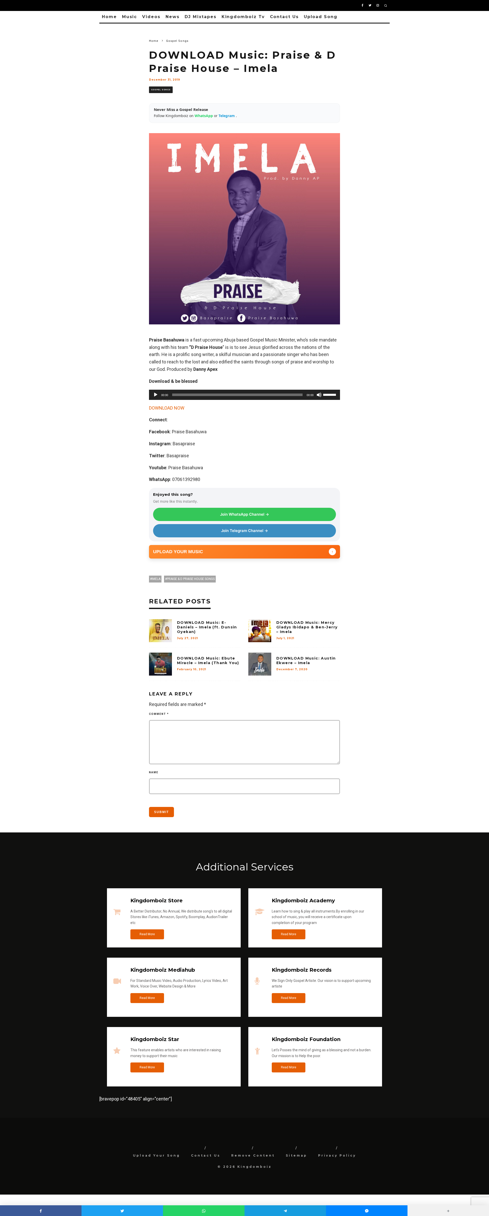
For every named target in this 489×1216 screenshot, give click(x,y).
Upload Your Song (156, 1155)
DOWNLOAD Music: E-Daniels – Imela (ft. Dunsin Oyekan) (207, 627)
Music (129, 16)
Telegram (227, 115)
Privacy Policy (337, 1155)
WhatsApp (204, 115)
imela (156, 579)
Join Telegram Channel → (244, 530)
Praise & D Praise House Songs (191, 579)
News (173, 16)
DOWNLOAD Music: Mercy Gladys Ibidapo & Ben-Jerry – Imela (306, 627)
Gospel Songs (161, 89)
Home (109, 16)
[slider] (330, 394)
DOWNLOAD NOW (166, 408)
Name (153, 772)
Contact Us (284, 16)
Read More (147, 934)
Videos (151, 16)
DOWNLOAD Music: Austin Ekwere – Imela (306, 660)
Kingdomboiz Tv (243, 16)
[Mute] (319, 394)
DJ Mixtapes (200, 16)
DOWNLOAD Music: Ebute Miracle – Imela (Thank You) (208, 660)
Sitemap (296, 1155)
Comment (159, 714)
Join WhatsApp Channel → (244, 514)
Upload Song (320, 16)
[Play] (155, 394)
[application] (244, 395)
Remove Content (253, 1155)
